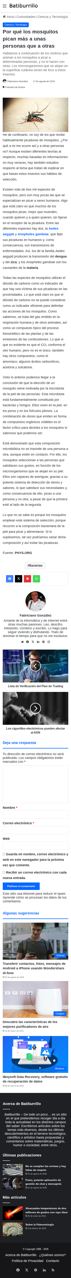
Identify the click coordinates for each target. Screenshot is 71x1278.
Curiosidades (26, 17)
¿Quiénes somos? (52, 1255)
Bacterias (35, 565)
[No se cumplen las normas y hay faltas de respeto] (13, 1169)
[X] (33, 642)
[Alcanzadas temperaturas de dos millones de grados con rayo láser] (13, 1213)
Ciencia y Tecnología (53, 17)
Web (6, 839)
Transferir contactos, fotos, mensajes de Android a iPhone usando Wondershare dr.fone (34, 968)
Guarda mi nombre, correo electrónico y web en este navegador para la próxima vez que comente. (35, 859)
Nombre (10, 807)
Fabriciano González (17, 81)
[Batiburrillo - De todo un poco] (23, 6)
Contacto (52, 1261)
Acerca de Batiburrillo (20, 1255)
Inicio (10, 17)
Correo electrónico (18, 823)
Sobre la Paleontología (39, 1224)
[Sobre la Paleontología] (13, 1229)
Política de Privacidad (27, 1261)
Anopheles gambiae (33, 234)
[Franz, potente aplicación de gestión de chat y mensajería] (13, 1183)
